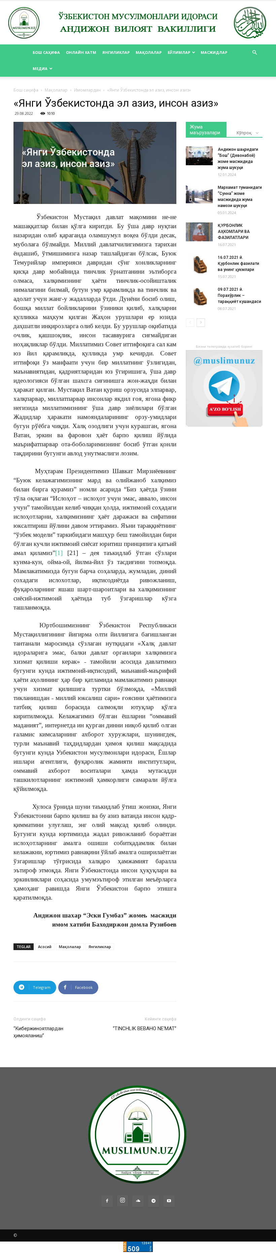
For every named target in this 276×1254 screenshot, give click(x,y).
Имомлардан (87, 90)
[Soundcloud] (138, 1201)
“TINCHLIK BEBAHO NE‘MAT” (144, 1028)
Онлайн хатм (81, 52)
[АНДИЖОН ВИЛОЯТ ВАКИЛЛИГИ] (138, 23)
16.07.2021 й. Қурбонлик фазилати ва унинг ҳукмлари (238, 263)
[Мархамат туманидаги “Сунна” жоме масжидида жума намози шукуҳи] (199, 193)
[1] (59, 552)
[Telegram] (153, 1201)
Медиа (40, 68)
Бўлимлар (179, 52)
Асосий (44, 946)
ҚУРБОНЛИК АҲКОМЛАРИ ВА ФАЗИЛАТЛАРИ (234, 231)
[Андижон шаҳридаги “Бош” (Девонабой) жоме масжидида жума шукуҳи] (199, 155)
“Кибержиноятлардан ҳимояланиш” (38, 1032)
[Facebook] (107, 1201)
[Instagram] (122, 1200)
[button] (254, 52)
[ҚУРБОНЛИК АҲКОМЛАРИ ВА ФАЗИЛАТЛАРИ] (199, 231)
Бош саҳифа (46, 52)
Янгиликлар (116, 52)
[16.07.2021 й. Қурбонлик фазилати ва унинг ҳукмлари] (199, 263)
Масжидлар (214, 52)
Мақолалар (149, 52)
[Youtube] (169, 1201)
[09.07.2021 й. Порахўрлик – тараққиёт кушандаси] (199, 295)
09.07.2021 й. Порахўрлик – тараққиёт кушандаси (239, 295)
